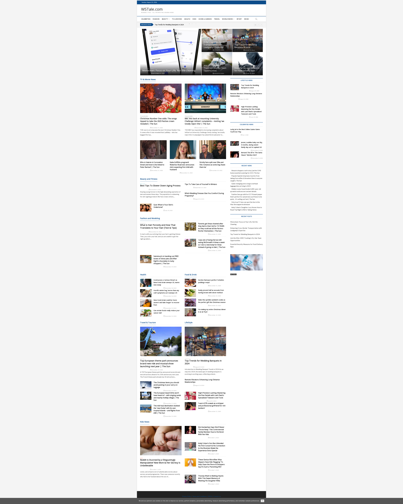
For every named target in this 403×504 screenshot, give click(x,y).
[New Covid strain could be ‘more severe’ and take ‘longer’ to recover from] (145, 303)
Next (261, 25)
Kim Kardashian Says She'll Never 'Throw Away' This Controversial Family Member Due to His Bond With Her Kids (211, 431)
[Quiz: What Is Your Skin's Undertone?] (145, 208)
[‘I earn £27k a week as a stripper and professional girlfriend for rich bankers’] (190, 406)
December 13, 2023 (170, 316)
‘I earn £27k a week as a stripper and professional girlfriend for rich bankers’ (211, 405)
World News (227, 19)
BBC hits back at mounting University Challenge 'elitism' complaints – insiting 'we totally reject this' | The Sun (204, 121)
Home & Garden (205, 19)
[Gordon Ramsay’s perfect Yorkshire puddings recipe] (190, 283)
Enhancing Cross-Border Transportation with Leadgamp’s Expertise (215, 45)
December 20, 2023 (216, 170)
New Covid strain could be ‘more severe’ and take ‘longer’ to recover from (166, 302)
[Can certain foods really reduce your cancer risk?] (145, 313)
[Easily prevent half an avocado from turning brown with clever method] (190, 293)
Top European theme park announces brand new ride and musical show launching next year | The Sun (159, 363)
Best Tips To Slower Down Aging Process (160, 185)
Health (187, 19)
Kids (194, 19)
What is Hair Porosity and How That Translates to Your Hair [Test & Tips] (158, 226)
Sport (239, 19)
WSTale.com (152, 9)
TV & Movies (177, 19)
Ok (262, 501)
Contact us (217, 496)
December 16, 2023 (170, 296)
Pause (255, 25)
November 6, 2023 (155, 189)
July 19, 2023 (169, 210)
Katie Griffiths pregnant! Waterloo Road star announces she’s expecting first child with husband (182, 166)
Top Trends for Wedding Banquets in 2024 (245, 46)
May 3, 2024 (245, 135)
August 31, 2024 (219, 50)
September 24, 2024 (158, 73)
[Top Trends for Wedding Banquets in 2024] (205, 341)
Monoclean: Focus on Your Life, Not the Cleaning (169, 70)
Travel (217, 19)
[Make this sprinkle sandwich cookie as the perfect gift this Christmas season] (190, 303)
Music (246, 19)
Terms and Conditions (199, 496)
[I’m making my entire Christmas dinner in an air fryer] (190, 312)
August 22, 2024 (250, 73)
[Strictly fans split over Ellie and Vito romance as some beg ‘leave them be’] (213, 149)
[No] (400, 501)
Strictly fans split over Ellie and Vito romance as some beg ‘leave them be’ (212, 164)
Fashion (156, 19)
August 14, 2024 (199, 385)
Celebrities (145, 19)
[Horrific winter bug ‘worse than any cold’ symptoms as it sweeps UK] (145, 293)
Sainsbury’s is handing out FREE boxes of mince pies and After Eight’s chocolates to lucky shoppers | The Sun (166, 260)
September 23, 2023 (200, 187)
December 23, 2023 (156, 232)
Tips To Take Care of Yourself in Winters (201, 184)
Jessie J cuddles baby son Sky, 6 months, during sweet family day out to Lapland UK (251, 144)
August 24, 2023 (199, 199)
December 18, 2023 (170, 288)
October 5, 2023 (156, 469)
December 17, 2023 (170, 403)
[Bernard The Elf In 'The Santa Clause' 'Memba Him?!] (234, 154)
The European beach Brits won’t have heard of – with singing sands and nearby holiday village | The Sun (167, 396)
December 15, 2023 (170, 308)
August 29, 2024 (250, 50)
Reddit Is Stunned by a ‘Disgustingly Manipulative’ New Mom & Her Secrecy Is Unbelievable (160, 462)
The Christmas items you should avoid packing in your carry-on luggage (166, 384)
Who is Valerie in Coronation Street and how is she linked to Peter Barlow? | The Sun (152, 164)
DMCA (210, 496)
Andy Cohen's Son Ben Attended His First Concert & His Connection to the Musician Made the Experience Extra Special (211, 447)
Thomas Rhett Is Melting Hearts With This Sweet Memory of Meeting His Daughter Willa (210, 478)
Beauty (165, 19)
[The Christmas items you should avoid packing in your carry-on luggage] (145, 385)
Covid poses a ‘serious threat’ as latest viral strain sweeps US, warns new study (166, 282)
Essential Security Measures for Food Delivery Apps (247, 69)
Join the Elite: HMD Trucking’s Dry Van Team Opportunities (174, 25)
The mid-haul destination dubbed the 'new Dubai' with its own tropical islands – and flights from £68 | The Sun (167, 409)
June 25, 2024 (212, 401)
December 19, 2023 (170, 267)
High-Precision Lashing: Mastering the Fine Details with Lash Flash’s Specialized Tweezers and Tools (211, 395)
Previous (258, 25)
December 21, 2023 (157, 127)
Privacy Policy (186, 496)
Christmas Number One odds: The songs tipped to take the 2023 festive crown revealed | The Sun (158, 121)
